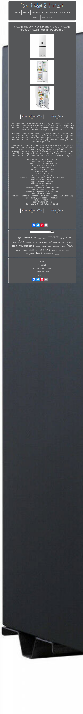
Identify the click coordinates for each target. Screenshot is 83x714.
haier (63, 246)
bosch (25, 250)
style (62, 238)
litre (67, 250)
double (44, 238)
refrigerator (54, 242)
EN (39, 275)
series (49, 246)
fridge (17, 237)
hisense (61, 250)
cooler (14, 242)
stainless (43, 242)
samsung (45, 249)
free (14, 245)
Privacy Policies (42, 268)
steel (31, 249)
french (18, 250)
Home (42, 262)
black (39, 253)
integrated (30, 253)
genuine (56, 246)
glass (39, 238)
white (70, 241)
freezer (53, 237)
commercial (48, 253)
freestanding (26, 245)
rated (44, 246)
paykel (38, 246)
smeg (35, 242)
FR (45, 275)
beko (37, 250)
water (54, 250)
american (30, 237)
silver (68, 237)
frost (70, 245)
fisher (63, 242)
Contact (42, 265)
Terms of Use (42, 272)
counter (57, 254)
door (21, 241)
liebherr (28, 242)
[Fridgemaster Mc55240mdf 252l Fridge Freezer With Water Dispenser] (42, 46)
